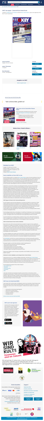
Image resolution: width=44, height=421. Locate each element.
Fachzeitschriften (24, 4)
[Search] (39, 2)
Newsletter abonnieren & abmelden (31, 390)
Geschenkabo (7, 238)
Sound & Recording (7, 268)
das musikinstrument (7, 265)
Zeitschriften (17, 4)
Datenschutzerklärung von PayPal (11, 401)
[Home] (2, 6)
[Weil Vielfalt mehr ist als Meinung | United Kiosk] (4, 2)
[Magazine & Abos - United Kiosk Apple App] (9, 319)
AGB (18, 417)
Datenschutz (22, 417)
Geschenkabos (30, 4)
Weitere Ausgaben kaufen (21, 82)
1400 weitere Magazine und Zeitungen (23, 112)
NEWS (12, 4)
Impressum (28, 417)
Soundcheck (6, 269)
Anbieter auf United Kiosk (29, 392)
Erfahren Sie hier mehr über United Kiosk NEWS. (11, 296)
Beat (5, 270)
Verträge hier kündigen (38, 399)
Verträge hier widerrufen (28, 399)
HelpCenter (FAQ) (27, 387)
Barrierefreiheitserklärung (22, 419)
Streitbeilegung (34, 417)
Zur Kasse (37, 63)
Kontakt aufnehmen (28, 388)
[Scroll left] (15, 83)
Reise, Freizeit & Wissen (12, 6)
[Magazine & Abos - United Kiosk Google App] (9, 322)
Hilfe (39, 4)
